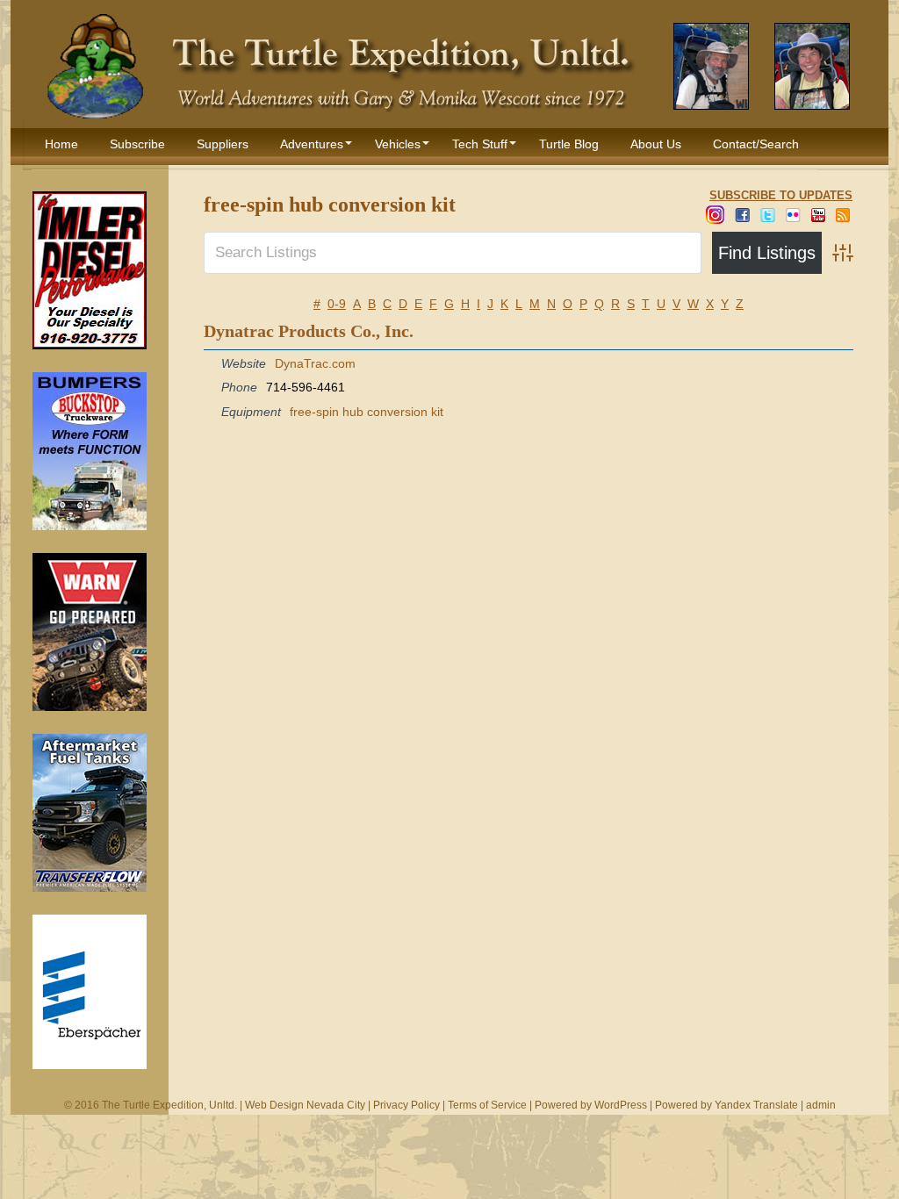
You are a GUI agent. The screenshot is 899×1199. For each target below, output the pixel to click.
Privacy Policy (406, 1105)
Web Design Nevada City (305, 1105)
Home (61, 144)
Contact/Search (756, 144)
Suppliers (222, 144)
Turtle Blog (569, 144)
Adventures (311, 144)
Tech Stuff (479, 144)
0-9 (336, 304)
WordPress (620, 1105)
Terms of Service (487, 1105)
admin (821, 1105)
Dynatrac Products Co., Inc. (309, 331)
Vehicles (398, 144)
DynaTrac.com (315, 363)
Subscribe (137, 144)
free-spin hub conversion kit (366, 412)
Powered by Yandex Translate (726, 1105)
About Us (655, 144)
